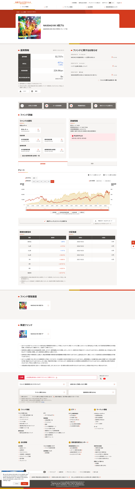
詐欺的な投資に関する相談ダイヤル (60, 477)
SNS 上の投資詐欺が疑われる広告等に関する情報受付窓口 (85, 477)
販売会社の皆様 (82, 2)
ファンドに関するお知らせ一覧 (108, 80)
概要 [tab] (92, 163)
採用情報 (74, 2)
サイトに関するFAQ (40, 392)
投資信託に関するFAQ (89, 392)
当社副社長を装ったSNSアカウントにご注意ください (41, 377)
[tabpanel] (67, 227)
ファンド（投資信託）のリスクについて (30, 384)
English (118, 2)
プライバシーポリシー (72, 472)
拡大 (113, 2)
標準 (110, 2)
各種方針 (61, 472)
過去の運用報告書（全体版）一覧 (31, 156)
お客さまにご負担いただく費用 (78, 384)
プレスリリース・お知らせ (94, 2)
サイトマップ (52, 472)
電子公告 (96, 472)
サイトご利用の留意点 (85, 472)
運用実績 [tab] (42, 164)
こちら (42, 402)
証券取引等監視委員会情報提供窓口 (40, 477)
